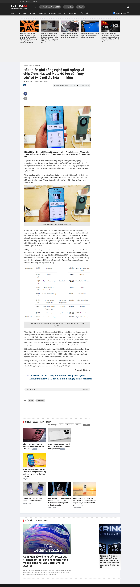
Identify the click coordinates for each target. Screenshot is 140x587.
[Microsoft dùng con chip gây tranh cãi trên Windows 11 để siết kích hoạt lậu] (90, 26)
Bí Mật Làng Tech (121, 13)
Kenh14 (28, 1)
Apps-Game (73, 13)
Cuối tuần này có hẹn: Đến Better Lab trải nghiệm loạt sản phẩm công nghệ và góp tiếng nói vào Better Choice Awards (45, 561)
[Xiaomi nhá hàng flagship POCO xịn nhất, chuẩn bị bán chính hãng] (34, 435)
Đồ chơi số (84, 13)
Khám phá (42, 13)
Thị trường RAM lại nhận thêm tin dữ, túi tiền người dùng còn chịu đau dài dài (69, 35)
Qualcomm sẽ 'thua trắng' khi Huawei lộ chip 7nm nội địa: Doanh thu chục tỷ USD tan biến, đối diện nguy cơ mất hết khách (61, 377)
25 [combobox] (60, 425)
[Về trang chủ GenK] (19, 7)
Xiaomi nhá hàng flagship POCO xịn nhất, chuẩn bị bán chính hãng (33, 446)
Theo (57, 389)
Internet (33, 13)
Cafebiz (35, 1)
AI (19, 13)
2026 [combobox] (77, 425)
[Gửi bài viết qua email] (24, 86)
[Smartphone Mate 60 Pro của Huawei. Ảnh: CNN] (57, 203)
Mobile (13, 13)
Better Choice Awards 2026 (51, 7)
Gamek (22, 1)
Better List (69, 7)
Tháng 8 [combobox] (69, 425)
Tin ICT (25, 13)
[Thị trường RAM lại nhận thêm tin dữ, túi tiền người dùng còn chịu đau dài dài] (70, 26)
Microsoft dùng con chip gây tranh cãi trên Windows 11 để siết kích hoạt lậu (90, 35)
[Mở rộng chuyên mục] (128, 13)
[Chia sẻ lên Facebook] (25, 94)
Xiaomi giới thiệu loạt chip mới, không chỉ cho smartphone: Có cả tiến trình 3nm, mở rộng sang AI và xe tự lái (109, 561)
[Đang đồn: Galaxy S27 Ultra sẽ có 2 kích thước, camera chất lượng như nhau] (59, 435)
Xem (86, 425)
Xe (65, 13)
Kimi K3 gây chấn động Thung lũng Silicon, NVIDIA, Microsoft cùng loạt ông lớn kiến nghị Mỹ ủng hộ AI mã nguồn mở (110, 37)
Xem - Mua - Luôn (55, 13)
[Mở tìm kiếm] (128, 7)
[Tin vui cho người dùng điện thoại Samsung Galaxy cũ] (34, 489)
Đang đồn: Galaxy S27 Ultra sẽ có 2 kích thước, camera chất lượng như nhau (59, 446)
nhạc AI (81, 7)
